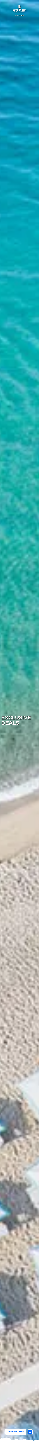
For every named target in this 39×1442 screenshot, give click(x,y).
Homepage (17, 15)
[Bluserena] (19, 8)
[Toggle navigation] (30, 1432)
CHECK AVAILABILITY (15, 1432)
